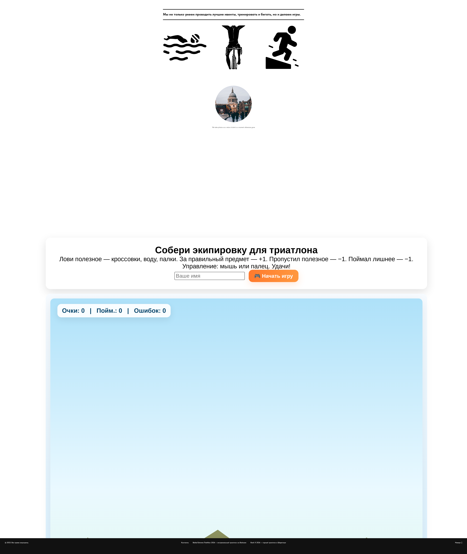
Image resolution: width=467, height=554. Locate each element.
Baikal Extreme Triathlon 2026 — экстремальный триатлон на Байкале (219, 543)
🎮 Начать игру (273, 276)
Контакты (185, 543)
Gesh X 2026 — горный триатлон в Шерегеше (268, 543)
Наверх (458, 543)
